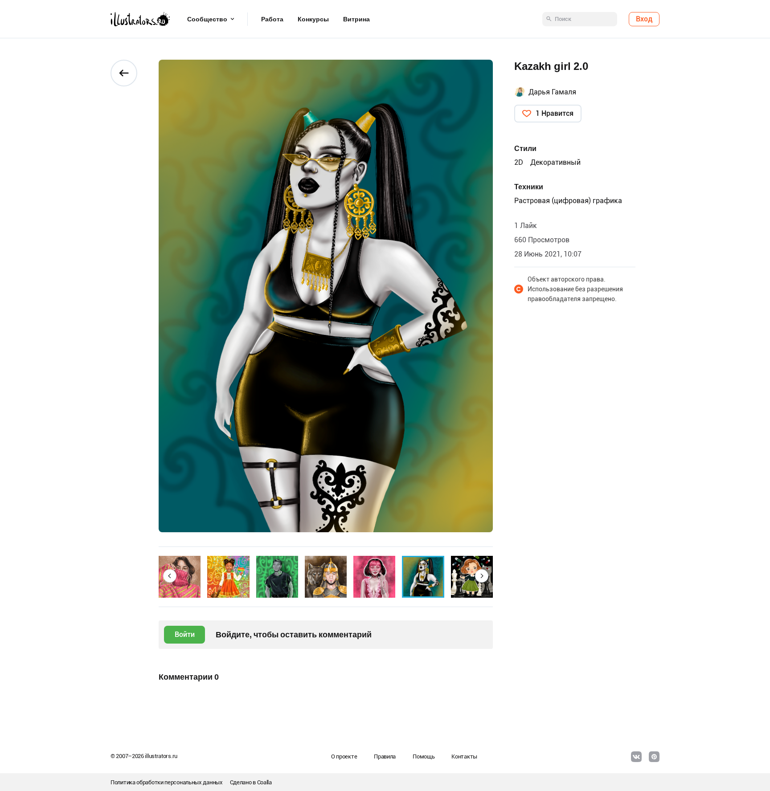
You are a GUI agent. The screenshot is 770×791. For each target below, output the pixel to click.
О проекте (344, 756)
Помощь (423, 756)
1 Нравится (554, 113)
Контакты (464, 756)
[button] (169, 576)
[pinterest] (654, 756)
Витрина (356, 19)
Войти (185, 634)
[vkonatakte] (636, 756)
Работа (272, 19)
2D (518, 162)
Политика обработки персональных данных (167, 782)
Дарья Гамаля (552, 92)
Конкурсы (313, 19)
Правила (385, 756)
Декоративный (555, 162)
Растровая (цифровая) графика (568, 200)
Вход (644, 19)
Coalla (264, 782)
